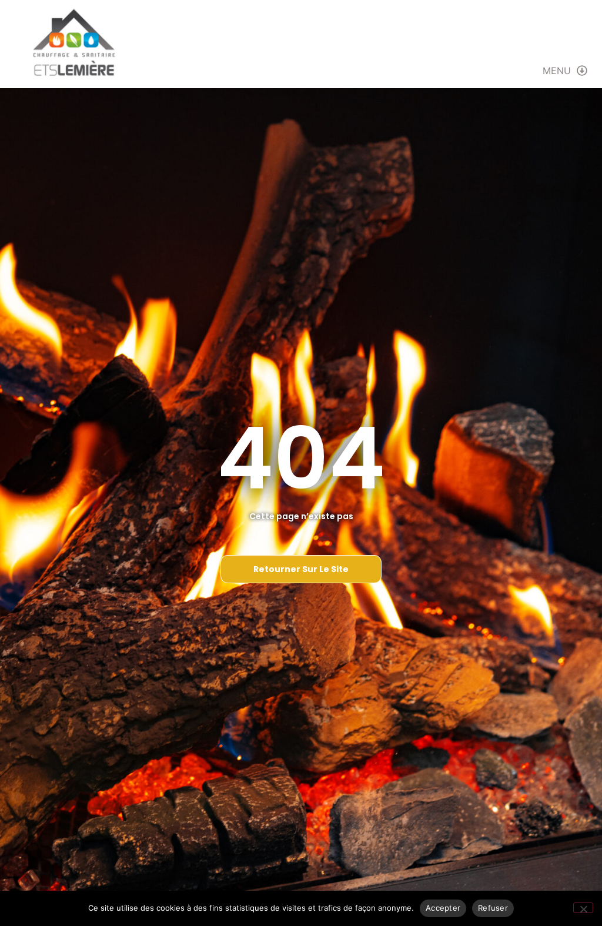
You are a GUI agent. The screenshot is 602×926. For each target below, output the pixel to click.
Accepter (443, 907)
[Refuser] (583, 907)
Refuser (493, 907)
